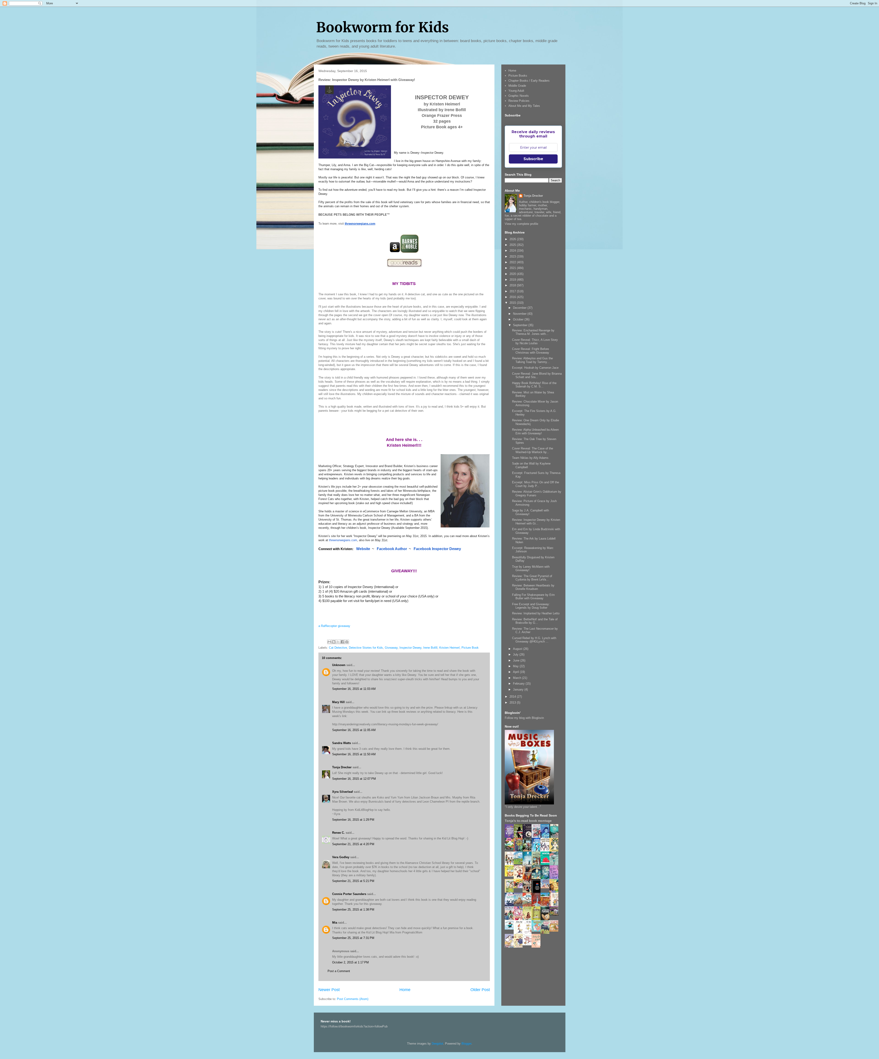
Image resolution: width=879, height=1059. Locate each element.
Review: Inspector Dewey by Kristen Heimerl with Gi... (536, 521)
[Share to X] (338, 642)
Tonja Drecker (342, 767)
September (520, 325)
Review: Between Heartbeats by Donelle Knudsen (533, 587)
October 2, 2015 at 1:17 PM (350, 962)
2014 (513, 696)
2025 (513, 245)
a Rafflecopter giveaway (334, 626)
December (520, 307)
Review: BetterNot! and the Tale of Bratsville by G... (535, 621)
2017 (513, 291)
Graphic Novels (518, 95)
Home (404, 989)
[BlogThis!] (333, 642)
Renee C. (338, 832)
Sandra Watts (341, 743)
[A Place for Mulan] (519, 878)
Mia (334, 922)
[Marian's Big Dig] (519, 863)
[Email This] (329, 642)
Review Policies (518, 100)
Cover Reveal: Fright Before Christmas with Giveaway (530, 350)
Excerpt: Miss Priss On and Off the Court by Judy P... (535, 484)
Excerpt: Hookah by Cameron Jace (535, 367)
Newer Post (329, 989)
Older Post (480, 989)
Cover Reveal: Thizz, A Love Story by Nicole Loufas (535, 341)
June (516, 660)
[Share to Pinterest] (347, 642)
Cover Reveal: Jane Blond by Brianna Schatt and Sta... (537, 375)
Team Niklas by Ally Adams (530, 458)
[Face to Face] (555, 892)
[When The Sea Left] (519, 903)
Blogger (466, 1043)
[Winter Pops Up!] (546, 863)
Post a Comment (339, 971)
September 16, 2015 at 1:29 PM (353, 819)
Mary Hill (338, 702)
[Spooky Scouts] (555, 914)
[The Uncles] (510, 919)
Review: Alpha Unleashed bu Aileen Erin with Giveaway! (535, 431)
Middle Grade (517, 85)
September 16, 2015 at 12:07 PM (354, 778)
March (517, 678)
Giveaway (391, 647)
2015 (513, 302)
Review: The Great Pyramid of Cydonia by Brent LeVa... (532, 577)
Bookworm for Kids (382, 27)
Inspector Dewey (410, 647)
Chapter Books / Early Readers (529, 80)
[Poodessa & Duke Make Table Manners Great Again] (528, 944)
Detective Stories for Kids (366, 647)
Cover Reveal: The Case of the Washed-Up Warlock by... (532, 450)
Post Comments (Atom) (352, 999)
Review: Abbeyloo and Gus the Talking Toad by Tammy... (532, 360)
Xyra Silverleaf (342, 791)
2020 (513, 274)
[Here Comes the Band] (546, 850)
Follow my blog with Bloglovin (524, 718)
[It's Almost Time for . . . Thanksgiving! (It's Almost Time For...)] (555, 930)
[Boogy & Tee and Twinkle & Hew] (510, 848)
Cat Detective (338, 647)
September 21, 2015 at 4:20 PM (353, 844)
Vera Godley (340, 857)
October (518, 319)
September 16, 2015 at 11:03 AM (354, 689)
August (518, 648)
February (519, 683)
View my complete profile (521, 224)
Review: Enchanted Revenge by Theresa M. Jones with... (533, 332)
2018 (513, 285)
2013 (513, 702)
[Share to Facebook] (342, 642)
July (516, 654)
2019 (513, 279)
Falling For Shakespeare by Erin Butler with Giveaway (533, 596)
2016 (513, 297)
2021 (513, 268)
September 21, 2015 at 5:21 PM (353, 881)
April (516, 672)
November (520, 313)
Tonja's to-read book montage (528, 820)
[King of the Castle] (537, 919)
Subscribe (533, 159)
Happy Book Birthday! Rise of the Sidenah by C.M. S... (534, 384)
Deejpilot (437, 1043)
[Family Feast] (510, 875)
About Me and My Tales (524, 106)
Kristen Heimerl (449, 647)
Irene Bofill (430, 647)
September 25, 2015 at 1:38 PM (353, 909)
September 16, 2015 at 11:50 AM (354, 754)
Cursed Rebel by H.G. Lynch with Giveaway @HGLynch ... (534, 639)
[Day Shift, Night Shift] (519, 887)
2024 (513, 250)
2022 (513, 262)
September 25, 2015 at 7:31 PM (353, 938)
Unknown (338, 665)
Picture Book (470, 647)
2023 (513, 256)
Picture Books (517, 75)
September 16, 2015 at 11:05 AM (354, 730)
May (516, 666)
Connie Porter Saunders (349, 894)
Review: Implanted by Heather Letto (535, 613)
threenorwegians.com (343, 540)
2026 (513, 239)
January (518, 689)
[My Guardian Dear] (537, 930)
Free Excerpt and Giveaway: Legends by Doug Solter (531, 606)
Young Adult (516, 90)
